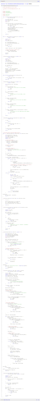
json (38, 399)
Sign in (38, 1)
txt (36, 399)
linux (6, 3)
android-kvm (3, 3)
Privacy (7, 399)
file (17, 5)
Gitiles (4, 399)
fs (25, 3)
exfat (27, 3)
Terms (9, 399)
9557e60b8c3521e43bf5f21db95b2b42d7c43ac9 (16, 3)
